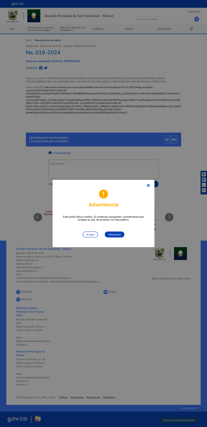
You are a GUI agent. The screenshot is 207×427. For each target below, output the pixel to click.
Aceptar (90, 234)
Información (114, 234)
